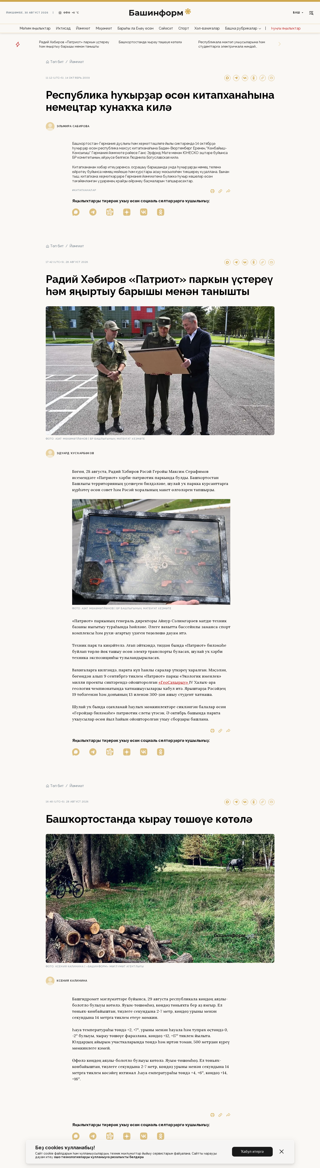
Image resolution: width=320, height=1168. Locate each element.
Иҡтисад (63, 28)
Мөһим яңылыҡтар (35, 28)
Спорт (183, 28)
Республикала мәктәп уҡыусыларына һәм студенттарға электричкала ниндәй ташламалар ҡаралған (231, 44)
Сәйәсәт (166, 28)
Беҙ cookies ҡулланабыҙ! (65, 1147)
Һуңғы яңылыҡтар (286, 28)
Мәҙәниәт (104, 28)
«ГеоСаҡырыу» (174, 682)
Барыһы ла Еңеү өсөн (135, 28)
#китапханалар (84, 190)
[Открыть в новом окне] (76, 212)
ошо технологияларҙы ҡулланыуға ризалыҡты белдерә (99, 1157)
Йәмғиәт (83, 28)
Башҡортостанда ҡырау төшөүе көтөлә (150, 42)
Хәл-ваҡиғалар (207, 28)
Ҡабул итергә (252, 1151)
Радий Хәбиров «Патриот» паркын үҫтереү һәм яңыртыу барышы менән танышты (74, 44)
